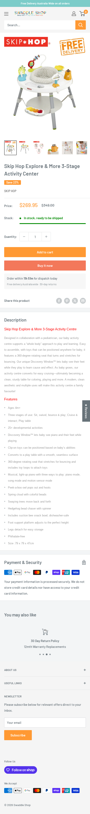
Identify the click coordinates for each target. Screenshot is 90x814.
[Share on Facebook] (59, 300)
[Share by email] (83, 300)
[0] (82, 13)
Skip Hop (10, 191)
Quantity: (10, 236)
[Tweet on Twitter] (75, 300)
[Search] (80, 25)
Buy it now (45, 265)
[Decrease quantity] (24, 236)
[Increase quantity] (46, 236)
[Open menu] (6, 14)
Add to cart (45, 252)
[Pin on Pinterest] (67, 300)
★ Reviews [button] (86, 411)
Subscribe (18, 735)
